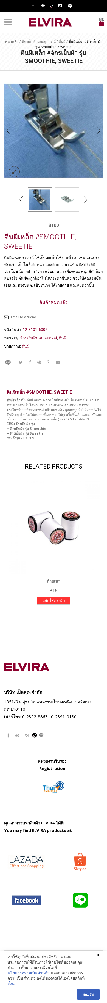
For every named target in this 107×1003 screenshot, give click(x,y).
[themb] (53, 130)
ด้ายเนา (53, 581)
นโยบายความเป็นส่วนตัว (29, 972)
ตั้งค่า (12, 983)
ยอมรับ (88, 994)
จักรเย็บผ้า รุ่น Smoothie (28, 428)
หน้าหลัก (12, 41)
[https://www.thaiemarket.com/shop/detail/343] (53, 787)
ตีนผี (62, 41)
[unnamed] (67, 199)
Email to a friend (23, 317)
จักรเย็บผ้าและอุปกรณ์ (39, 41)
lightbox (14, 171)
